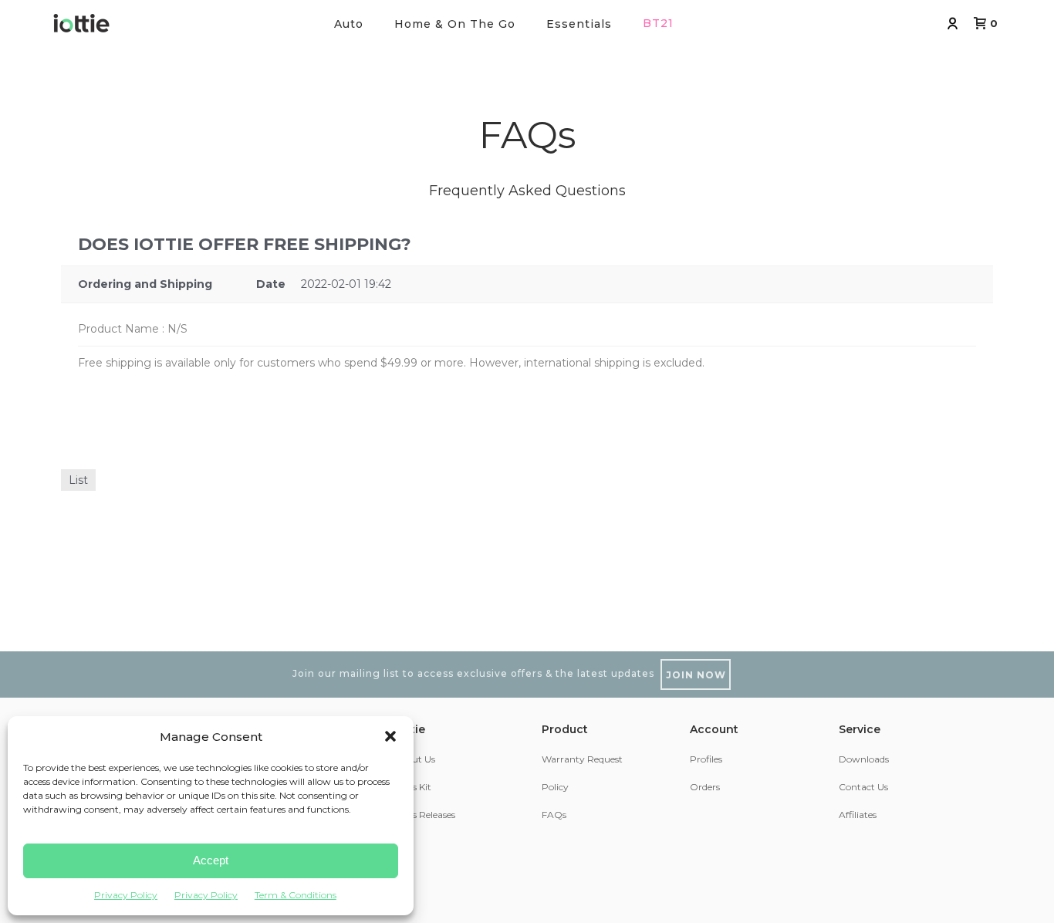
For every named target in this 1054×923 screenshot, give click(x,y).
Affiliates (858, 814)
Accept (210, 860)
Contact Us (863, 787)
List (78, 480)
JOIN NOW (696, 675)
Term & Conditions (295, 895)
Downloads (864, 759)
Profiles (706, 759)
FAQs (554, 814)
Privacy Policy (125, 895)
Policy (555, 787)
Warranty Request (582, 759)
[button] (390, 736)
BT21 (658, 23)
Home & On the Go (454, 24)
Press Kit (412, 787)
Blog (404, 842)
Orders (705, 787)
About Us (414, 759)
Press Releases (424, 814)
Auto (348, 24)
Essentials (579, 24)
